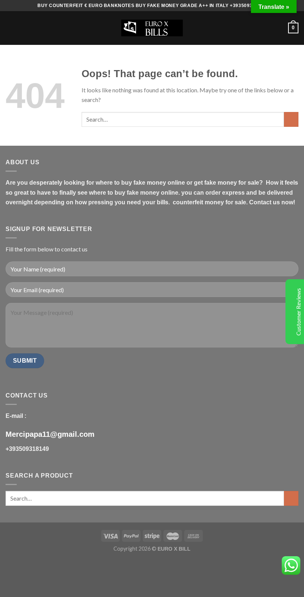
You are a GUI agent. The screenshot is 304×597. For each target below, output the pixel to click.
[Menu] (10, 28)
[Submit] (291, 119)
